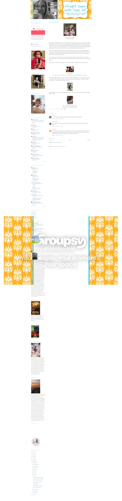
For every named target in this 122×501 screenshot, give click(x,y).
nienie (33, 129)
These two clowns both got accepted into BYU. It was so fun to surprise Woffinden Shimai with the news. (37, 138)
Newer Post (51, 139)
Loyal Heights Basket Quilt (36, 192)
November (35, 464)
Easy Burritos (34, 172)
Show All (44, 161)
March (34, 489)
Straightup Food (34, 211)
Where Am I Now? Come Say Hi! (37, 195)
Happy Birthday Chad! (37, 482)
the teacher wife (35, 223)
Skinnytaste (34, 125)
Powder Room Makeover (36, 199)
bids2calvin (34, 136)
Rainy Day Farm (35, 150)
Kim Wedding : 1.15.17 (36, 143)
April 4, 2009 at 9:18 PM (57, 135)
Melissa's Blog (35, 119)
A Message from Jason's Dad (36, 230)
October (34, 466)
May (34, 474)
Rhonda (53, 129)
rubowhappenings (35, 154)
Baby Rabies (34, 194)
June (34, 472)
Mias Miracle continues (36, 159)
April (34, 476)
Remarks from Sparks (36, 132)
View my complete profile (36, 46)
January (34, 492)
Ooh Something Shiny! (36, 146)
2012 (33, 456)
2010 (33, 459)
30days (33, 187)
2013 (33, 454)
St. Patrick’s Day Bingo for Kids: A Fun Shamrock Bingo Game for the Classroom (37, 225)
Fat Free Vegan (33, 213)
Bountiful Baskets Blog (36, 202)
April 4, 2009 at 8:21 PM (57, 126)
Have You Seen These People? (38, 477)
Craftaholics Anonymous (36, 198)
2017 (33, 451)
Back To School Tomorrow (37, 480)
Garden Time (34, 151)
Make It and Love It (36, 182)
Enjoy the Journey (35, 158)
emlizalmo (53, 121)
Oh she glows (33, 214)
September (35, 467)
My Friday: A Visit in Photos (38, 485)
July (34, 471)
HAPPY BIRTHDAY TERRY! (38, 479)
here (54, 80)
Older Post (89, 139)
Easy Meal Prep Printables (36, 188)
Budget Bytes (34, 175)
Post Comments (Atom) (58, 142)
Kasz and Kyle (35, 484)
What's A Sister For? (35, 130)
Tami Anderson (35, 44)
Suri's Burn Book (34, 217)
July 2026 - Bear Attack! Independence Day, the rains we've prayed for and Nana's (38, 121)
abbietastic (34, 142)
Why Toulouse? (34, 179)
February (35, 491)
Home (70, 139)
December (35, 462)
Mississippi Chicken (35, 176)
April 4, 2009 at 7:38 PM (57, 118)
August (34, 469)
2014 (33, 453)
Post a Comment (52, 138)
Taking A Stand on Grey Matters (37, 155)
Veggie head (33, 216)
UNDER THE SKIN (35, 133)
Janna (53, 115)
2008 (33, 494)
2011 (33, 458)
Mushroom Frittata (35, 126)
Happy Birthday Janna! (37, 487)
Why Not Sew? (35, 191)
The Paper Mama (35, 178)
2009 (33, 461)
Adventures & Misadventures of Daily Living (38, 229)
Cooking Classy (35, 171)
